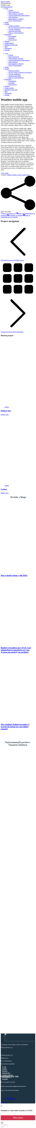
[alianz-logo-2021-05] (13, 774)
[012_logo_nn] (13, 852)
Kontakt (5, 1079)
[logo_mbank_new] (13, 891)
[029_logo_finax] (13, 979)
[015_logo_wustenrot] (13, 881)
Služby (4, 1069)
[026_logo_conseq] (13, 949)
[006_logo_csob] (13, 794)
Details (7, 407)
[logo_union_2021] (13, 862)
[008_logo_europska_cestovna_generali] (13, 813)
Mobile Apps (11, 175)
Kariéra (4, 1071)
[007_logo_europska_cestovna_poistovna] (13, 804)
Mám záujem (18, 1118)
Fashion (4, 489)
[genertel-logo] (13, 988)
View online (5, 173)
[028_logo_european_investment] (13, 969)
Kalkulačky (6, 1073)
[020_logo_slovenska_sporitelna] (13, 901)
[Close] (2, 1123)
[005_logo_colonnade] (13, 784)
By (17, 175)
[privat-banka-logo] (13, 998)
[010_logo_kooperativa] (13, 833)
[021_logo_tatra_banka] (13, 911)
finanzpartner (11, 1099)
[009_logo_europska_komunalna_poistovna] (13, 823)
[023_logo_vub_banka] (13, 930)
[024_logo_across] (13, 940)
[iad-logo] (13, 959)
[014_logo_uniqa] (13, 872)
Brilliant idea (6, 411)
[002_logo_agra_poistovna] (13, 765)
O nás (4, 1067)
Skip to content (5, 1)
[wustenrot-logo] (13, 1017)
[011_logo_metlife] (13, 842)
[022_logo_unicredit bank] (13, 920)
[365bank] (10, 1024)
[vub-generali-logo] (13, 1008)
